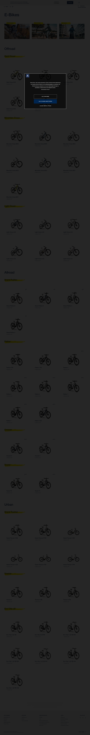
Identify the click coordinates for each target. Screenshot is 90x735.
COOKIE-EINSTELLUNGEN (45, 105)
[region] (45, 91)
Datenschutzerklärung (44, 89)
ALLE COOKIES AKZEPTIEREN (45, 101)
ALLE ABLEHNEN (45, 96)
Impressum (48, 89)
